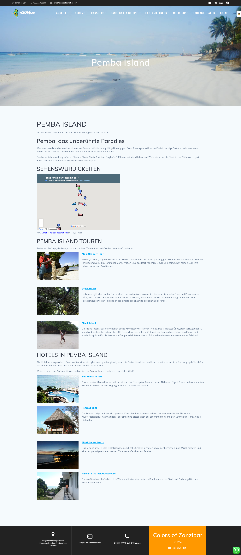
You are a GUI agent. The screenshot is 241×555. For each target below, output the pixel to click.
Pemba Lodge (89, 407)
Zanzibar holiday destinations (54, 232)
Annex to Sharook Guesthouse (99, 473)
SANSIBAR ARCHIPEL (125, 13)
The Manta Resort (92, 376)
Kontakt (199, 13)
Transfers (96, 13)
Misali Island (89, 323)
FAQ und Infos (156, 13)
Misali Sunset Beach (93, 442)
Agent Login (217, 13)
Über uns (180, 13)
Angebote (62, 13)
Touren (78, 13)
